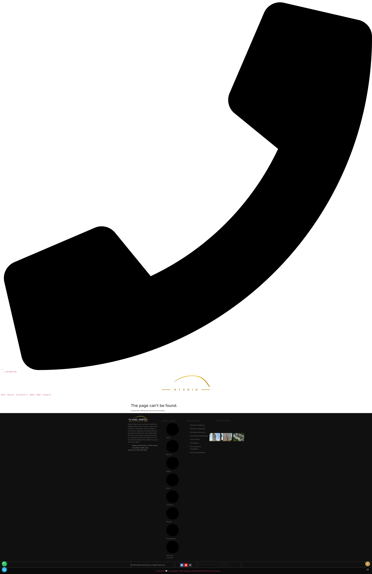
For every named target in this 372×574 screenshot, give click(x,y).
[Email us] (367, 569)
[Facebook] (182, 565)
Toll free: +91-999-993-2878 (137, 450)
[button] (22, 394)
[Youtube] (186, 565)
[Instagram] (190, 565)
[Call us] (4, 569)
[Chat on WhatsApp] (4, 563)
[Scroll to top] (367, 563)
